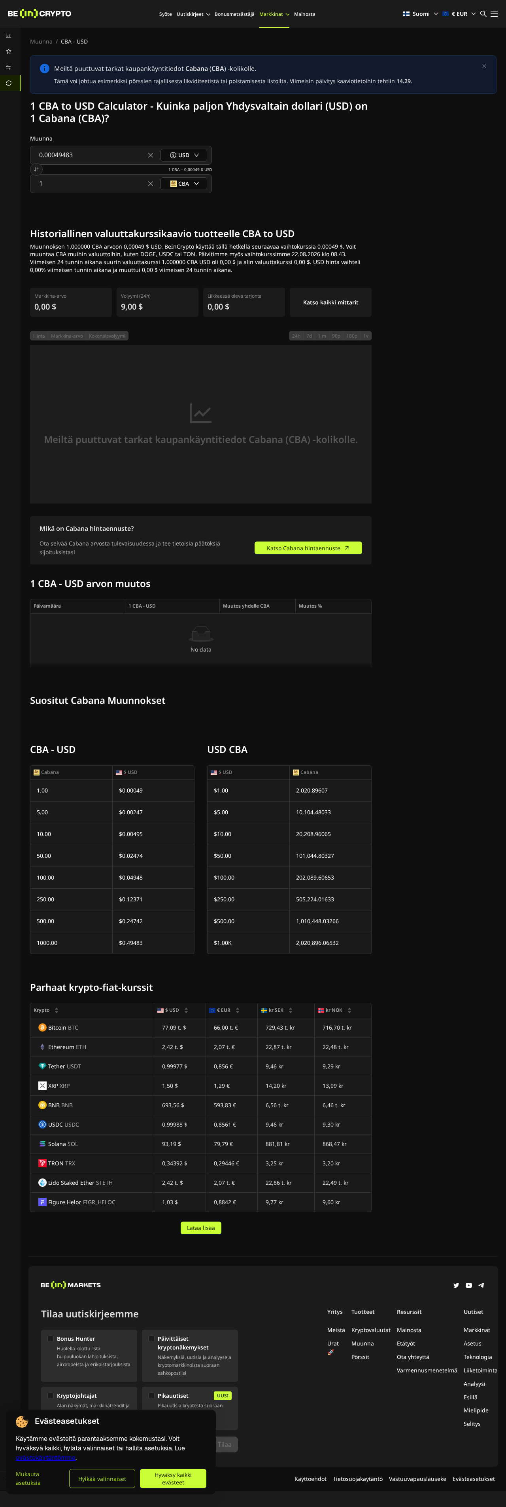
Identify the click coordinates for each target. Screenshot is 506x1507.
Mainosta (304, 14)
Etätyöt (406, 1343)
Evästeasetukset (474, 1478)
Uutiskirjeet (190, 14)
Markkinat (271, 14)
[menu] (10, 59)
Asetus (472, 1343)
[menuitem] (10, 36)
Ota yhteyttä (413, 1357)
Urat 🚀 (333, 1348)
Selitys (472, 1423)
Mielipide (476, 1410)
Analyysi (474, 1383)
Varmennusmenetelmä (427, 1370)
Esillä (471, 1397)
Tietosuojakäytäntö (358, 1478)
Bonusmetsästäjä (235, 14)
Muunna (41, 41)
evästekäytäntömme (46, 1458)
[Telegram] (481, 1286)
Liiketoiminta (481, 1370)
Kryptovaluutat (371, 1330)
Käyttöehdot (311, 1478)
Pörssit (360, 1357)
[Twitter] (456, 1286)
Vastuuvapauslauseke (417, 1478)
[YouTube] (469, 1286)
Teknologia (478, 1357)
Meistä (336, 1330)
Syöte (165, 14)
